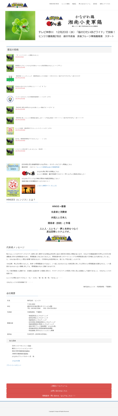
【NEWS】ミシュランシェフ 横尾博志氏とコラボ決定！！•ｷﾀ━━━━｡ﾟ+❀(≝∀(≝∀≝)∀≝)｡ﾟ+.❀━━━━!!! (47, 76)
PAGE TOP (113, 402)
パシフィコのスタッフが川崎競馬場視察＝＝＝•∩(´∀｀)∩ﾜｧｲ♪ (33, 97)
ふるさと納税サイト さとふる (47, 185)
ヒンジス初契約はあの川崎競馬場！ (49, 167)
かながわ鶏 (16, 361)
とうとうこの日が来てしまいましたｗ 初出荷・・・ (30, 149)
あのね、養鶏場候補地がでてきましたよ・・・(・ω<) (30, 138)
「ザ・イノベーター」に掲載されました (27, 55)
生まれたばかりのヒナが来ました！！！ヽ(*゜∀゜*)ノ (30, 86)
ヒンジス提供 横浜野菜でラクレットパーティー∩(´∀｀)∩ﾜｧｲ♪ (33, 128)
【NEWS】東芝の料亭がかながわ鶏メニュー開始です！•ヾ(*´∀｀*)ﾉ (34, 107)
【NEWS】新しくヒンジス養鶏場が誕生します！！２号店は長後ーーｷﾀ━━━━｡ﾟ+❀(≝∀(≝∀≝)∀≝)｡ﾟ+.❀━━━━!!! (49, 118)
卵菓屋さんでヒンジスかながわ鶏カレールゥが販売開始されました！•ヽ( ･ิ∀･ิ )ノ (38, 65)
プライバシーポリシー (13, 365)
